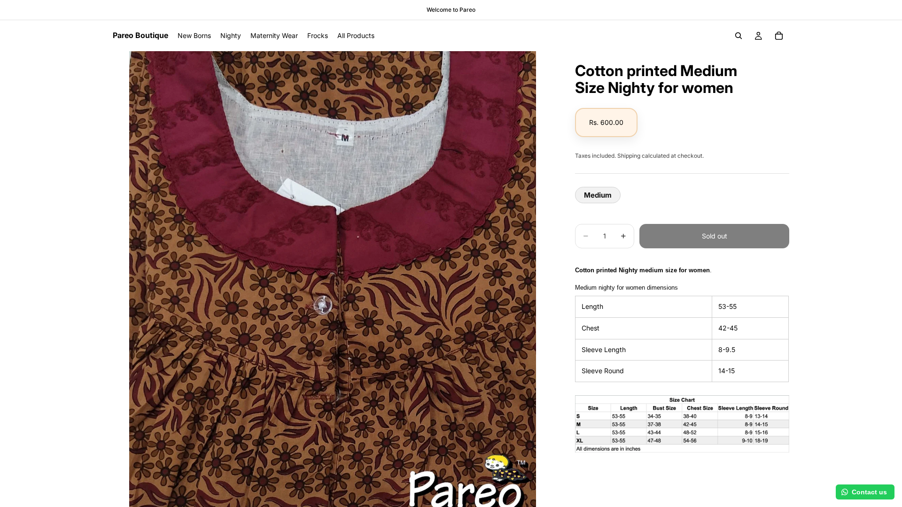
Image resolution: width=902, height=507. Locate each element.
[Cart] (779, 35)
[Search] (738, 35)
